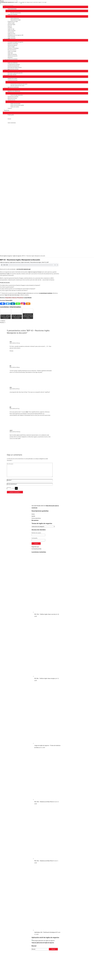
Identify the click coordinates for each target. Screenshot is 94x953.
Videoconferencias (14, 18)
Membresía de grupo (12, 98)
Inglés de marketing (12, 54)
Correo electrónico (36, 518)
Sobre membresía (12, 122)
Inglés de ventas (11, 33)
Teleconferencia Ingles (15, 19)
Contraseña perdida (36, 548)
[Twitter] (7, 303)
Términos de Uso (11, 99)
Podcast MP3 (9, 300)
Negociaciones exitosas (13, 69)
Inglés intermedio (11, 38)
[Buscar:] (40, 949)
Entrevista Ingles (11, 24)
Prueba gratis (11, 114)
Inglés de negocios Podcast (34, 272)
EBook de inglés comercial (24, 293)
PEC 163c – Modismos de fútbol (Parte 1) (44, 860)
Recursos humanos (12, 49)
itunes (33, 514)
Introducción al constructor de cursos (18, 84)
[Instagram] (23, 303)
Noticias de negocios (12, 45)
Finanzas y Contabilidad (13, 48)
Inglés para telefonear (13, 62)
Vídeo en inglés (11, 46)
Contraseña (34, 538)
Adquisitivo (10, 57)
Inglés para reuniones (12, 14)
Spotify (33, 516)
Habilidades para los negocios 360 (15, 35)
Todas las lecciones (12, 8)
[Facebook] (2, 303)
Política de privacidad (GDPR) (17, 105)
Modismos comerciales (13, 43)
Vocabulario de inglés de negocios (15, 42)
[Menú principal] (3, 4)
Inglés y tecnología (12, 51)
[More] (28, 303)
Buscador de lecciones (15, 12)
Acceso (9, 118)
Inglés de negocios (4, 262)
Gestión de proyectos (12, 55)
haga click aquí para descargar (12, 295)
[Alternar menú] (45, 7)
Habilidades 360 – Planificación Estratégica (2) (45, 932)
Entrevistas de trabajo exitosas (15, 67)
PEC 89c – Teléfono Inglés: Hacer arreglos (44, 678)
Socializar (10, 27)
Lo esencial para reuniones (14, 64)
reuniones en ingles (5, 273)
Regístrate (6, 110)
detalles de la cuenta (12, 78)
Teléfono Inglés (11, 23)
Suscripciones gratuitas (13, 96)
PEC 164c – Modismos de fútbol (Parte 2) (44, 801)
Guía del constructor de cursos (17, 85)
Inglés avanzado (11, 36)
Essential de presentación (13, 66)
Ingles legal (10, 52)
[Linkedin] (12, 303)
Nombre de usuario (36, 532)
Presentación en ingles (13, 21)
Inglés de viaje (11, 29)
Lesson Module (28, 297)
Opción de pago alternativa (16, 95)
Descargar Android (12, 74)
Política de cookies (14, 106)
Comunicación (11, 32)
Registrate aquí (35, 546)
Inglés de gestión (11, 30)
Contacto (10, 108)
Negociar (10, 26)
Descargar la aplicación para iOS (15, 73)
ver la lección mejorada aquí (23, 269)
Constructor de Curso (12, 80)
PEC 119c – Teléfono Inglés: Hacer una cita (44, 614)
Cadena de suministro (12, 58)
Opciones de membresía (13, 87)
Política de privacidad (15, 103)
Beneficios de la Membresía (14, 91)
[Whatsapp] (17, 303)
